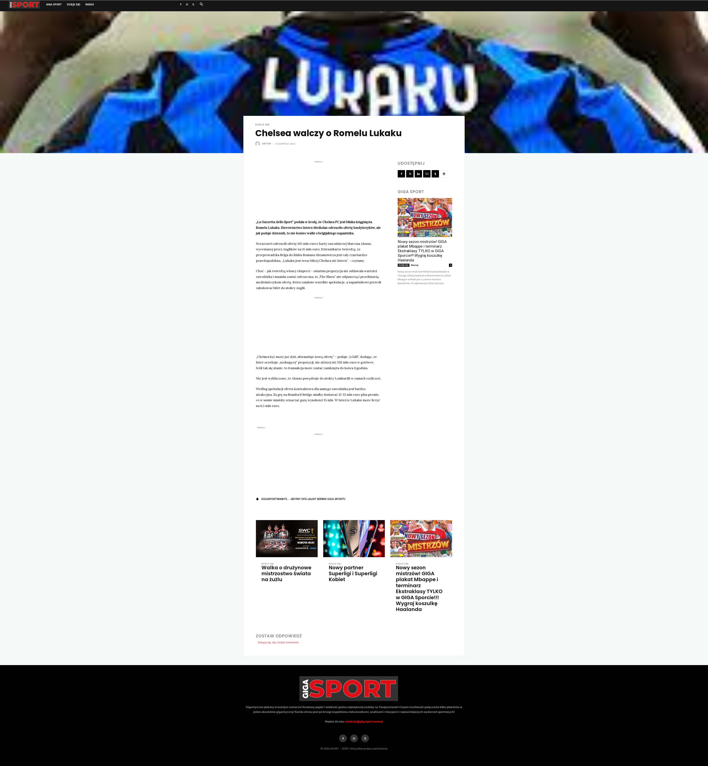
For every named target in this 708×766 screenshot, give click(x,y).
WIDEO (89, 4)
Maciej (414, 265)
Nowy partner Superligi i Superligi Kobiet (353, 573)
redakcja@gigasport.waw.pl (364, 721)
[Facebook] (180, 4)
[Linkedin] (418, 173)
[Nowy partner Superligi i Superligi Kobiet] (354, 538)
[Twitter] (193, 4)
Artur (266, 143)
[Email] (427, 173)
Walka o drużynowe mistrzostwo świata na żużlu (286, 573)
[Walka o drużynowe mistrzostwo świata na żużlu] (287, 538)
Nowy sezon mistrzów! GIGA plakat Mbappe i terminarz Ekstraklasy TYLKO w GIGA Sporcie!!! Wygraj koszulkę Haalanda (422, 250)
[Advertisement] (318, 189)
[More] (444, 173)
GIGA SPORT (54, 4)
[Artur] (258, 143)
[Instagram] (187, 4)
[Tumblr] (435, 173)
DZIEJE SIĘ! (73, 4)
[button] (201, 4)
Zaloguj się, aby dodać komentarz (278, 642)
